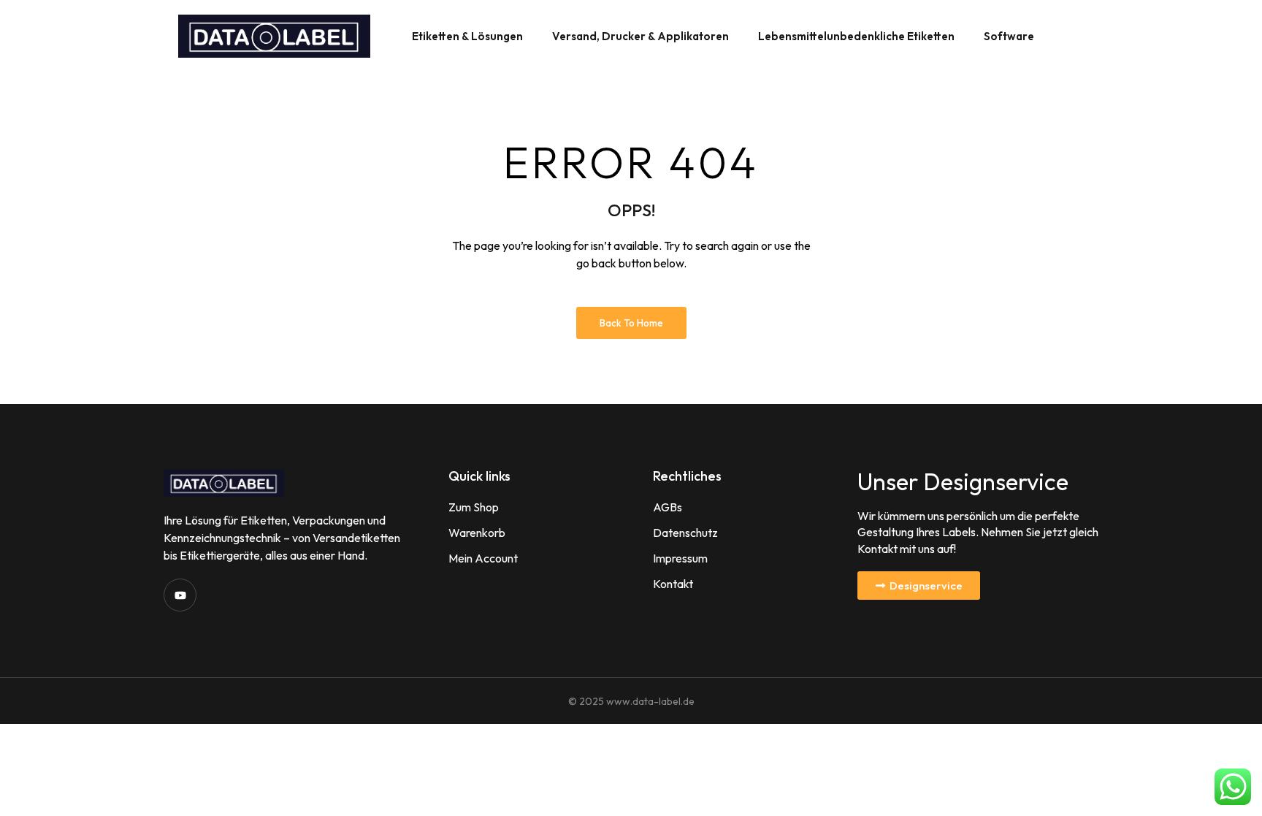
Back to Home (631, 323)
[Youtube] (180, 595)
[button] (918, 585)
